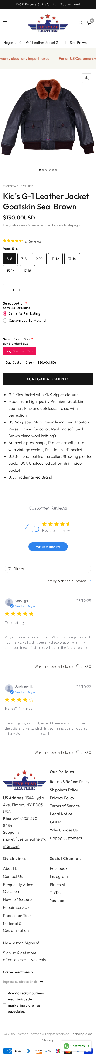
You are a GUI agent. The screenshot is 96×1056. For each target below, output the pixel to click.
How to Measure (17, 899)
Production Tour (17, 915)
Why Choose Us (64, 829)
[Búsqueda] (81, 23)
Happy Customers (66, 837)
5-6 (9, 258)
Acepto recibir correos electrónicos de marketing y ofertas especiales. (26, 1002)
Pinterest (57, 884)
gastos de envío (20, 225)
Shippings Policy (64, 789)
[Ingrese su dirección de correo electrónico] (41, 982)
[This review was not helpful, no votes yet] (86, 666)
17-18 (27, 270)
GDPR (55, 821)
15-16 (11, 270)
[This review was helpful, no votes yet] (77, 666)
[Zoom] (86, 78)
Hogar (8, 42)
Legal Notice (61, 813)
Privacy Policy (62, 797)
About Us (11, 868)
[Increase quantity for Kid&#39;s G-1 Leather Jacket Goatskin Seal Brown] (19, 290)
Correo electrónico (18, 972)
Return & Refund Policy (69, 781)
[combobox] (68, 581)
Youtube (57, 900)
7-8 (24, 258)
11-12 (55, 258)
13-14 (72, 258)
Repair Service (16, 907)
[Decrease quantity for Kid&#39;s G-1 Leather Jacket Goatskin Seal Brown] (6, 290)
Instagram (59, 876)
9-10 (39, 258)
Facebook (58, 868)
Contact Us (13, 876)
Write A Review (48, 546)
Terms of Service (65, 805)
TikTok (56, 892)
